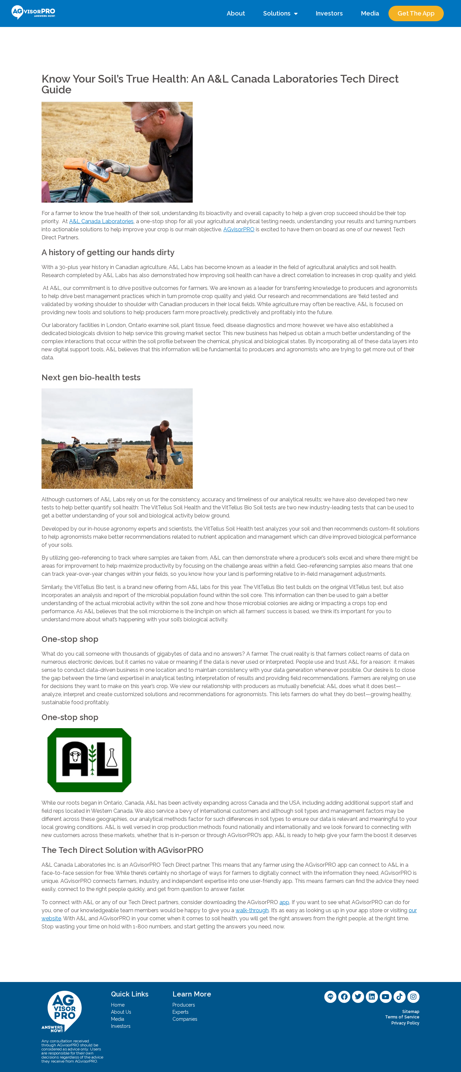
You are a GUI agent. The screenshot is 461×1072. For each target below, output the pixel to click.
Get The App (416, 13)
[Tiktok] (400, 997)
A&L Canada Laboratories (101, 221)
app (284, 902)
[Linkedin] (372, 997)
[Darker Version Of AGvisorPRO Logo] (330, 997)
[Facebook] (344, 997)
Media (370, 13)
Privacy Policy (405, 1023)
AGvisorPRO (238, 229)
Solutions (277, 13)
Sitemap (410, 1011)
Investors (329, 13)
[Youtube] (386, 997)
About (236, 13)
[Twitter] (358, 997)
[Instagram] (413, 997)
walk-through (252, 910)
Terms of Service (402, 1017)
